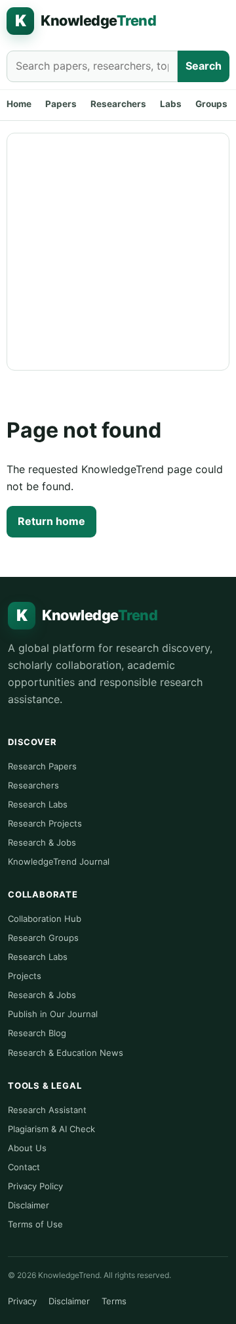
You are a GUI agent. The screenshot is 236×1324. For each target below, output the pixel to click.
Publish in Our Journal (53, 1014)
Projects (24, 975)
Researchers (118, 104)
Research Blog (37, 1033)
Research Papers (42, 766)
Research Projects (45, 823)
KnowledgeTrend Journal (58, 861)
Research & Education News (65, 1052)
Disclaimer (28, 1205)
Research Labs (38, 804)
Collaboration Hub (44, 918)
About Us (27, 1148)
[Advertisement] (118, 251)
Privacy (22, 1301)
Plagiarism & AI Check (51, 1129)
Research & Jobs (42, 842)
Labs (171, 104)
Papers (61, 104)
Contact (24, 1167)
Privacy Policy (35, 1186)
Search (204, 65)
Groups (211, 104)
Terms (114, 1301)
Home (19, 104)
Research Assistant (47, 1110)
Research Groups (43, 937)
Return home (51, 521)
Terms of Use (35, 1224)
